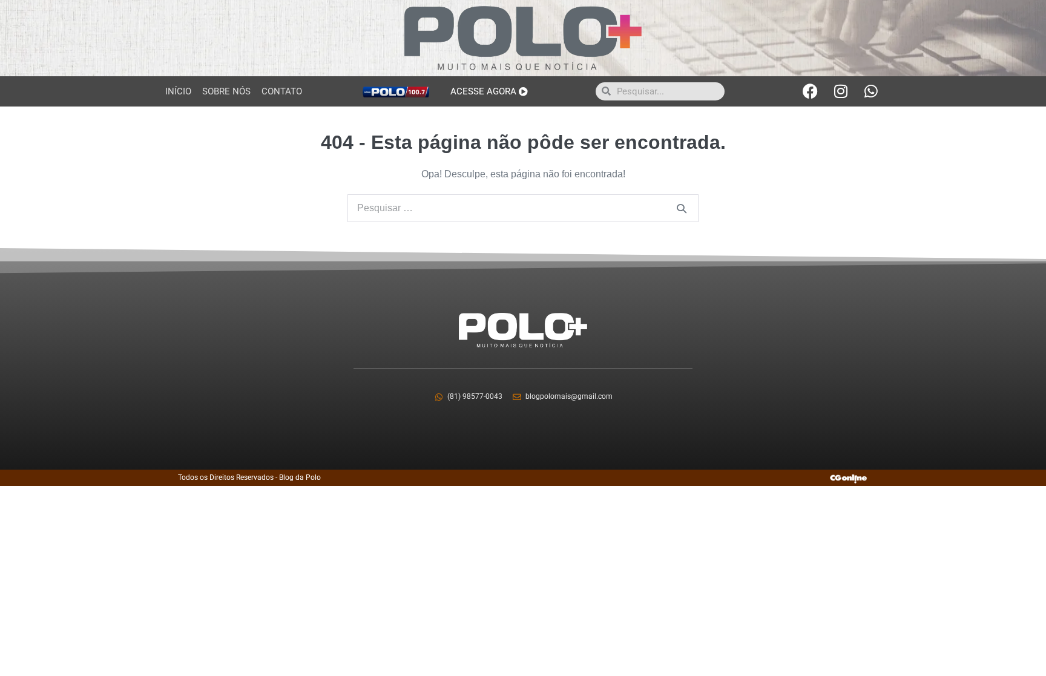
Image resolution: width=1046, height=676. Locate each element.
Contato (282, 91)
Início (178, 91)
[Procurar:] (523, 208)
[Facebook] (810, 91)
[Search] (681, 208)
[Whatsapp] (871, 91)
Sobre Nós (226, 91)
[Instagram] (841, 91)
